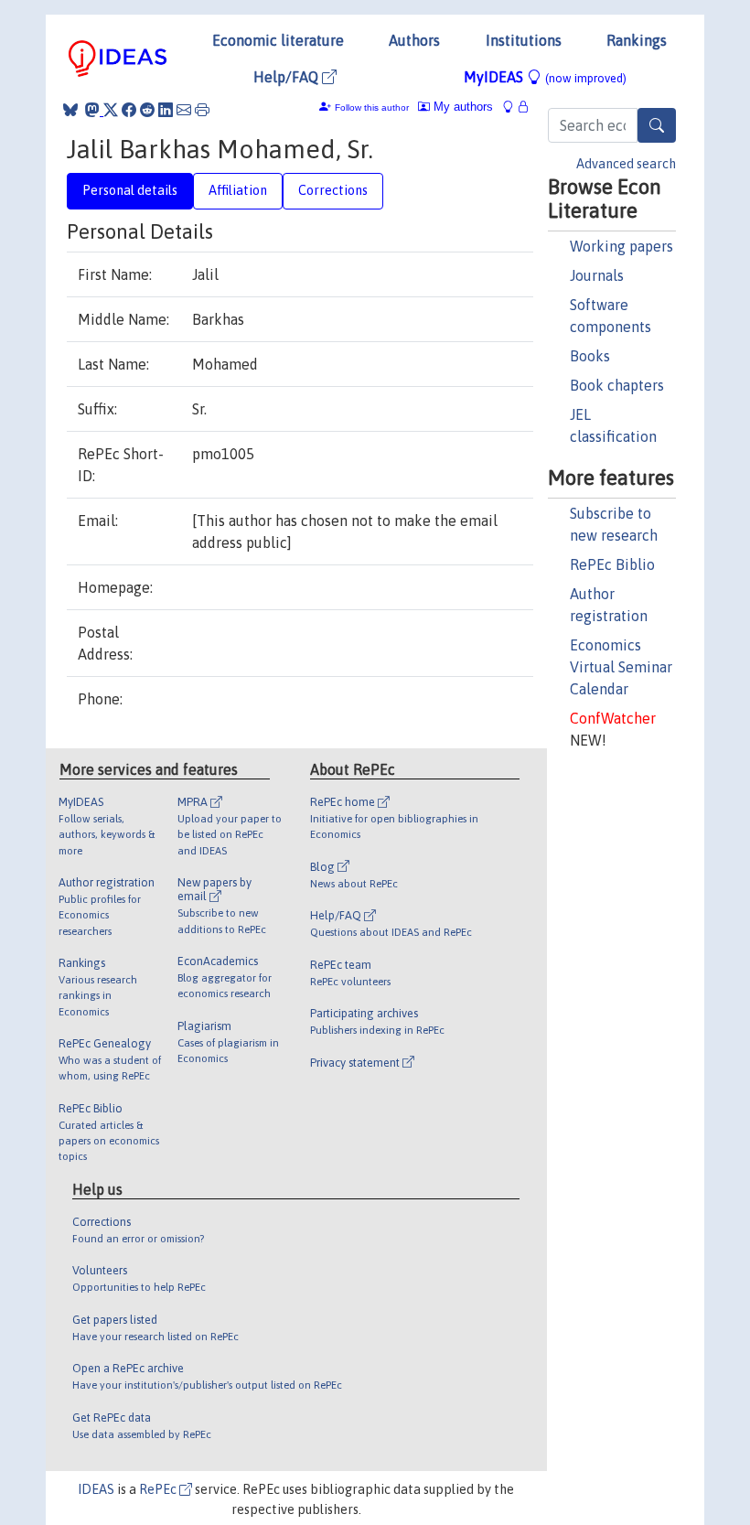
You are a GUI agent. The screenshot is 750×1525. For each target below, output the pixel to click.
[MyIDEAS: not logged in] (513, 106)
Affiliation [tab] (238, 190)
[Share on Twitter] (110, 110)
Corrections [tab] (333, 190)
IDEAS (96, 1489)
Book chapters (617, 385)
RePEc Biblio (612, 564)
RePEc (159, 1489)
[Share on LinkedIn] (165, 110)
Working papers (621, 246)
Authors (414, 40)
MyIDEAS (545, 77)
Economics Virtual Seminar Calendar (621, 667)
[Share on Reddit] (147, 110)
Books (590, 356)
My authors (461, 106)
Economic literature (278, 40)
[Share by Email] (184, 110)
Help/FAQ (287, 77)
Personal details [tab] (129, 190)
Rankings (636, 40)
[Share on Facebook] (129, 110)
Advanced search (626, 163)
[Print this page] (202, 110)
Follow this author (372, 107)
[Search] (657, 125)
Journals (597, 275)
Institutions (524, 40)
